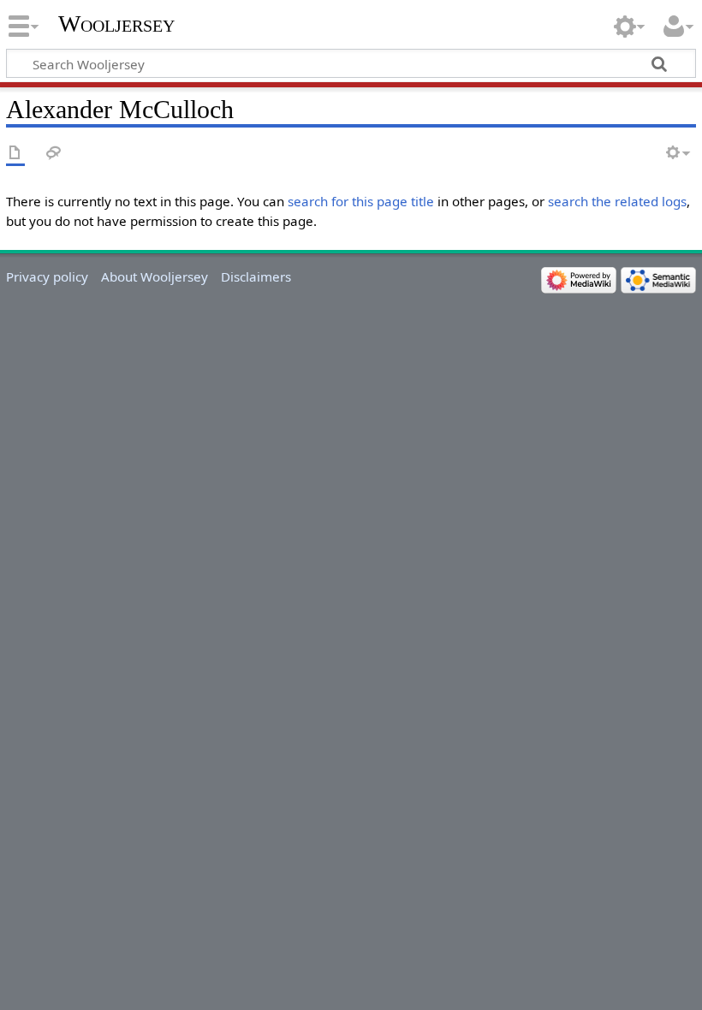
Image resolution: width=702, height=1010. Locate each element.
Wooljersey (116, 23)
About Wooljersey (154, 276)
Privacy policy (47, 276)
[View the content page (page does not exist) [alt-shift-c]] (15, 153)
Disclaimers (256, 276)
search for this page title (361, 201)
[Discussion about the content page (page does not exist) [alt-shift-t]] (54, 153)
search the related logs (617, 201)
